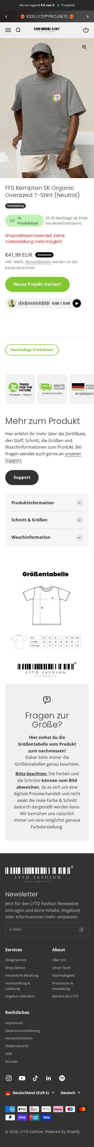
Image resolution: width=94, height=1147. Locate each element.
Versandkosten (38, 261)
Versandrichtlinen (19, 1038)
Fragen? (17, 326)
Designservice (15, 959)
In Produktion (27, 220)
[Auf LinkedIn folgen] (48, 1078)
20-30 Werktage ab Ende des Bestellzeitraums (66, 220)
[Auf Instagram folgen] (8, 1078)
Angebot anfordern (20, 996)
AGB (8, 1053)
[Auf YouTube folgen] (22, 1078)
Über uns (59, 959)
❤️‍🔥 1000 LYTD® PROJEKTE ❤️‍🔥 (47, 16)
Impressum (14, 1022)
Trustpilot (68, 5)
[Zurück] (6, 16)
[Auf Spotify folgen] (62, 1078)
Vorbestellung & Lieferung (17, 986)
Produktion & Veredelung (62, 986)
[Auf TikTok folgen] (35, 1078)
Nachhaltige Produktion (32, 349)
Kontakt (11, 1061)
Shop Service (15, 967)
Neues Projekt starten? (37, 284)
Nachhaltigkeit (63, 975)
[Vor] (88, 16)
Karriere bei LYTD (65, 996)
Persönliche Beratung (21, 975)
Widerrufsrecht (16, 1046)
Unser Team (61, 967)
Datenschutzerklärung (22, 1030)
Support (22, 477)
